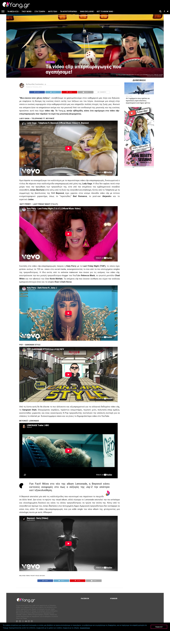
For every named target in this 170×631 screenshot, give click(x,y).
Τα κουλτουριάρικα (68, 11)
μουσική (42, 575)
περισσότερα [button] (85, 628)
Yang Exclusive (87, 11)
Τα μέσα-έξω (12, 11)
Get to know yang (105, 11)
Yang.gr (61, 110)
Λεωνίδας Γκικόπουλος (36, 84)
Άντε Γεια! (52, 11)
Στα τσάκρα (40, 11)
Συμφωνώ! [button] (159, 627)
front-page (34, 575)
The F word (26, 11)
